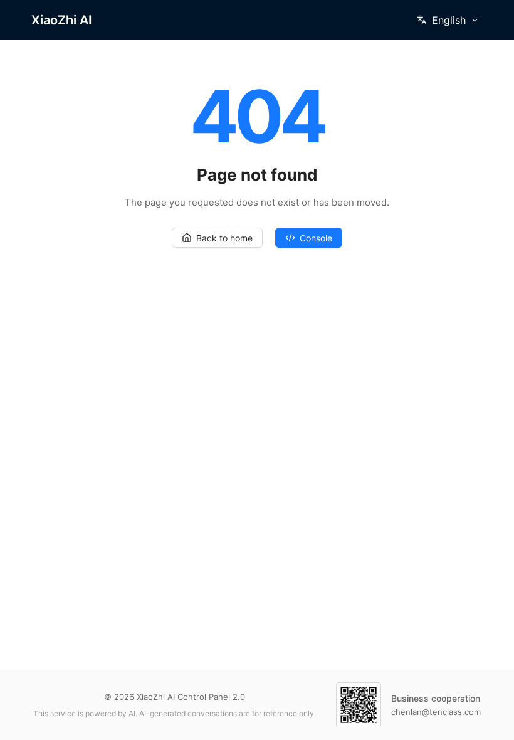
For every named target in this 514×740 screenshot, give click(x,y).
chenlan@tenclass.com (436, 712)
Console (316, 238)
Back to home (224, 238)
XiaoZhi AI (61, 20)
